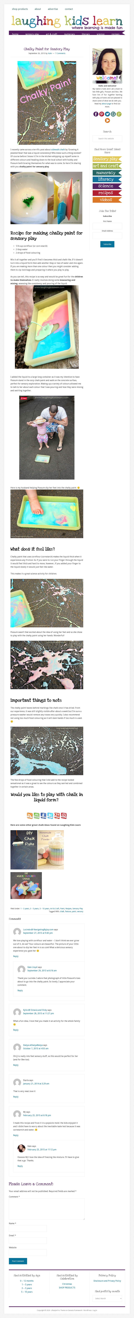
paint (74, 911)
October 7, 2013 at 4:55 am (35, 1048)
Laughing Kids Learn (67, 25)
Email (12, 1235)
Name (12, 1223)
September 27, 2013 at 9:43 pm (38, 933)
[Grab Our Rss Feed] (30, 818)
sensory (80, 911)
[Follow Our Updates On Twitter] (50, 818)
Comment (14, 1196)
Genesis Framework (75, 1310)
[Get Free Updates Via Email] (37, 818)
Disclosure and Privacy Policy (107, 1281)
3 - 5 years (34, 908)
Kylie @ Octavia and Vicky (35, 1010)
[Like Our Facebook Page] (43, 818)
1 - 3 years (25, 908)
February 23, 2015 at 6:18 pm (37, 1115)
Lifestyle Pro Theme (58, 1310)
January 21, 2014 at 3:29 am (36, 1083)
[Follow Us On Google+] (57, 818)
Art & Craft (54, 908)
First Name (107, 221)
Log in (95, 1310)
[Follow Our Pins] (64, 818)
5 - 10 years (44, 908)
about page (106, 104)
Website (12, 1247)
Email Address (107, 231)
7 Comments (60, 53)
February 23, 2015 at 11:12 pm (41, 1149)
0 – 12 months (27, 1281)
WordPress (87, 1310)
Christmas (67, 1284)
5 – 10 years (26, 1292)
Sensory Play (77, 908)
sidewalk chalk (58, 149)
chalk (62, 911)
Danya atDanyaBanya (33, 1045)
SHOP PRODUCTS (67, 1287)
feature (68, 911)
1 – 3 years (27, 1284)
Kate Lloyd (32, 967)
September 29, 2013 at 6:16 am (42, 970)
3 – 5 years (27, 1288)
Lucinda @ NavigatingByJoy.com (38, 929)
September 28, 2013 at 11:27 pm (38, 1013)
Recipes (68, 908)
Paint (62, 908)
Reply (15, 956)
